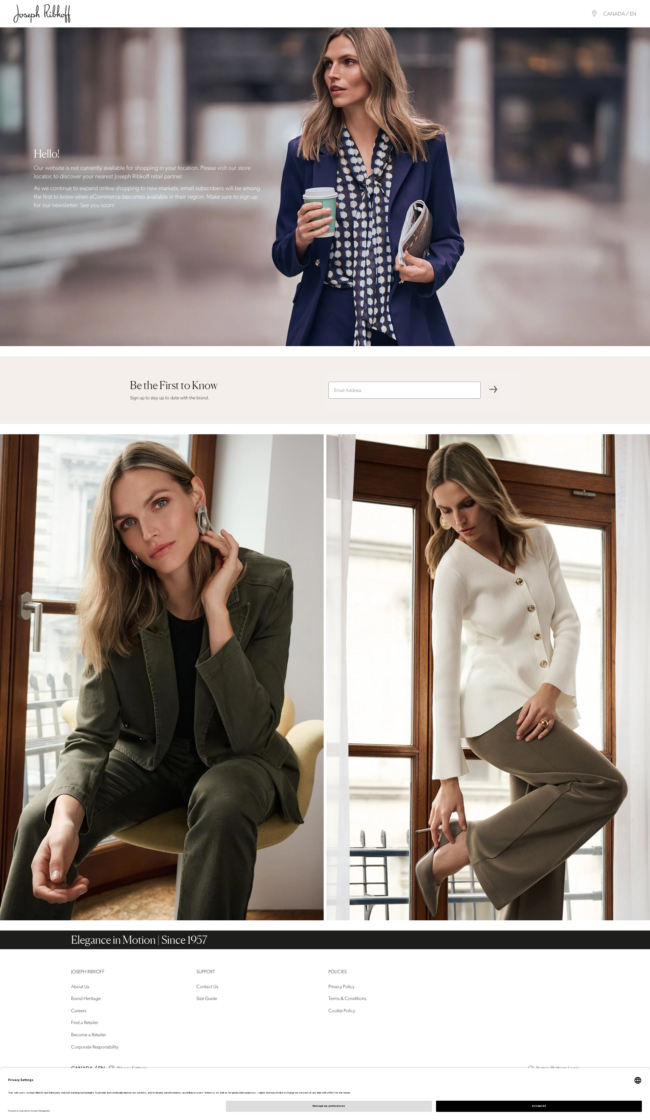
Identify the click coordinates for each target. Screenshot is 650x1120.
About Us (80, 986)
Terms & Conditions (347, 998)
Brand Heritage (86, 998)
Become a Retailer (88, 1034)
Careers (78, 1010)
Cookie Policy (341, 1010)
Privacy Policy (341, 986)
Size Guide (206, 998)
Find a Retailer (84, 1022)
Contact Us (207, 986)
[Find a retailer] (594, 13)
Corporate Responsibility (94, 1046)
